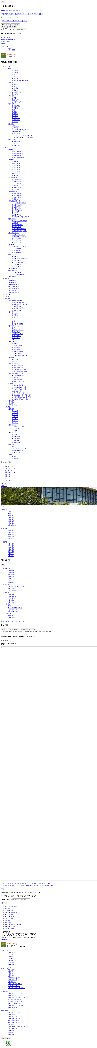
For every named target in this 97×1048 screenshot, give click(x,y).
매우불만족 (32, 896)
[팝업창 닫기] (21, 29)
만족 (12, 896)
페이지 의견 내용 (6, 899)
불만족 (24, 896)
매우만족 (6, 896)
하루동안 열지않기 (9, 29)
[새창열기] (8, 1045)
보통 (18, 896)
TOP (3, 1)
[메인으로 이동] (2, 506)
